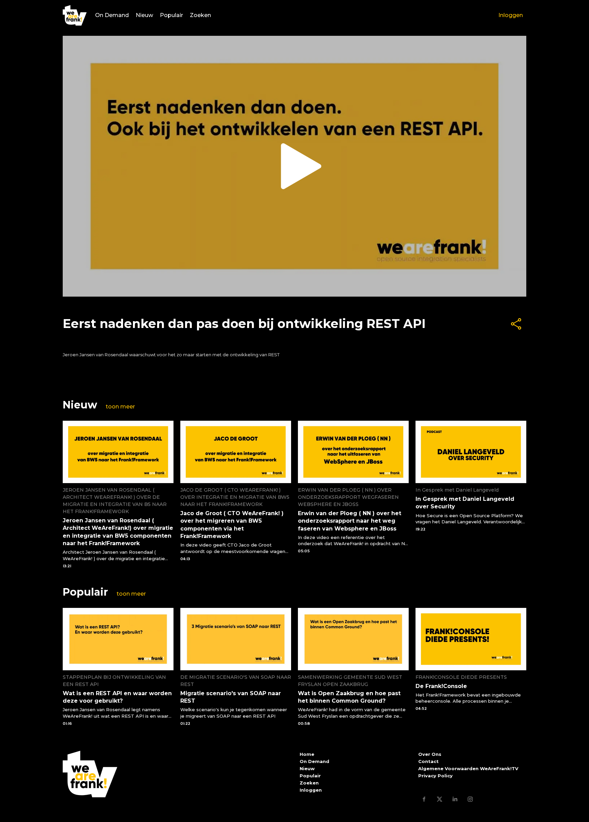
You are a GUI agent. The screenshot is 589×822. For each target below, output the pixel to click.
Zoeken (200, 15)
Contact (428, 761)
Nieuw (144, 15)
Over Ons (429, 754)
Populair (171, 15)
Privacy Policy (435, 775)
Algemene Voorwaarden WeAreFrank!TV (468, 768)
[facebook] (424, 799)
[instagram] (470, 799)
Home (307, 754)
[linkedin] (455, 799)
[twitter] (439, 799)
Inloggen (510, 15)
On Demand (112, 15)
